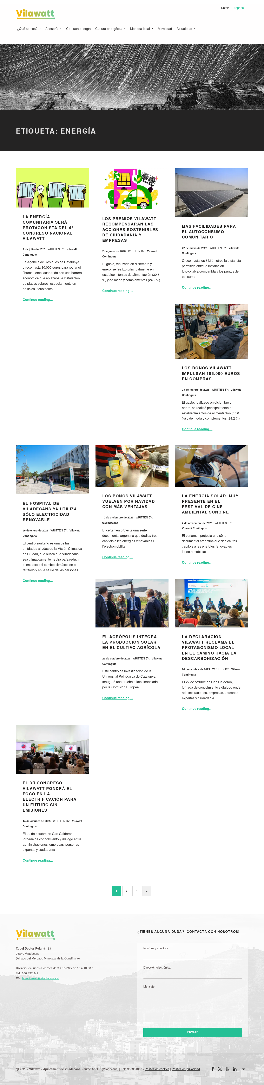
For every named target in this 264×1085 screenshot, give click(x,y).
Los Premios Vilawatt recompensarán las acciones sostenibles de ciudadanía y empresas (130, 229)
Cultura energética (108, 28)
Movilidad (165, 28)
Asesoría (51, 28)
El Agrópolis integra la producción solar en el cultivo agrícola (131, 642)
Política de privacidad (186, 1069)
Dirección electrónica (157, 967)
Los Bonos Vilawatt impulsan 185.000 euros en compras (211, 373)
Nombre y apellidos (156, 948)
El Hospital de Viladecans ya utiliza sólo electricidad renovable (50, 511)
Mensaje (148, 986)
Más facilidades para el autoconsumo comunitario (209, 231)
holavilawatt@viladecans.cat (40, 978)
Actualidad (184, 28)
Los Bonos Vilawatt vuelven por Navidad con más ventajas (128, 501)
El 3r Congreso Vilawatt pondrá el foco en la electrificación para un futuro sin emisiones (50, 796)
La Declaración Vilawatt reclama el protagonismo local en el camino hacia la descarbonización (209, 647)
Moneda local (140, 28)
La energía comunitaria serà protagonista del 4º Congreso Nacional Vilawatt (48, 227)
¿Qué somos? (27, 28)
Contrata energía (78, 28)
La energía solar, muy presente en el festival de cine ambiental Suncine (210, 504)
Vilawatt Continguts (194, 528)
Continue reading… (38, 299)
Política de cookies (157, 1069)
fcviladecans (110, 523)
